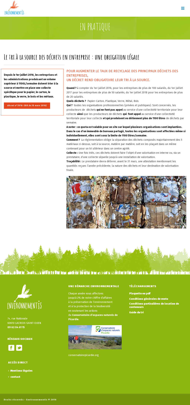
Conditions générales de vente (148, 299)
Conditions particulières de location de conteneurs (154, 305)
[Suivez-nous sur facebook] (11, 348)
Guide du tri (136, 312)
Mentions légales (21, 370)
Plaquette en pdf (139, 293)
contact (15, 376)
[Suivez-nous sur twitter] (19, 348)
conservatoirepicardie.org (83, 355)
